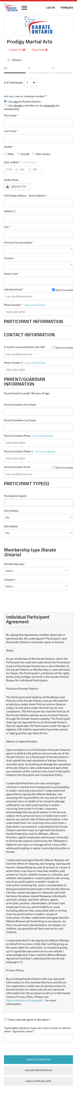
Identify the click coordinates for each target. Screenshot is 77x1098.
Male (10, 154)
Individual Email (38, 289)
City (7, 226)
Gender (9, 146)
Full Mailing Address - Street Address (25, 195)
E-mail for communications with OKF (38, 347)
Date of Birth (20, 162)
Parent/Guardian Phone (28, 435)
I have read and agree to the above (29, 1019)
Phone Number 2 (24, 362)
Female (24, 154)
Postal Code (11, 273)
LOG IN (50, 7)
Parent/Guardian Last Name (20, 420)
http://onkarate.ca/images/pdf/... (25, 1000)
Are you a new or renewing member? (25, 96)
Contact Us (15, 49)
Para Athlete (11, 510)
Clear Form (38, 49)
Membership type (14, 564)
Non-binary (43, 154)
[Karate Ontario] (11, 7)
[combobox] (38, 250)
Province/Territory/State (18, 242)
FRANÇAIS (67, 7)
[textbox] (6, 502)
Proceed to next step (38, 1059)
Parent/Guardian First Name (20, 404)
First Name (11, 115)
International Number (34, 305)
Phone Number (24, 304)
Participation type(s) (15, 495)
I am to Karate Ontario (24, 101)
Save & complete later (38, 1081)
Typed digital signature (37, 1029)
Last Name (11, 131)
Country (9, 258)
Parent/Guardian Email (38, 467)
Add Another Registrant (39, 1070)
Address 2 (9, 211)
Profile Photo (11, 180)
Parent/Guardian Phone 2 (29, 451)
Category (10, 579)
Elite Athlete (11, 526)
